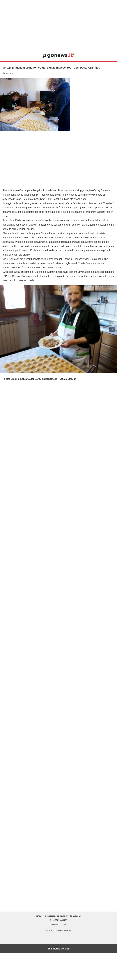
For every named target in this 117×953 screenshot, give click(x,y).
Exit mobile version (59, 948)
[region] (58, 24)
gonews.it (58, 55)
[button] (112, 329)
